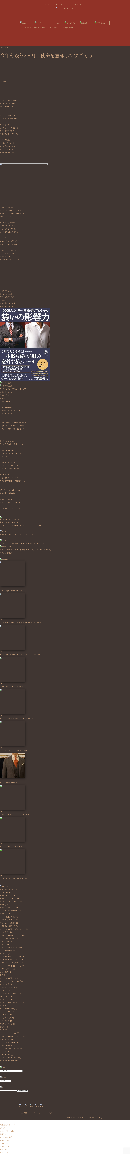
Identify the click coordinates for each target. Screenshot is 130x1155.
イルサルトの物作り (7, 999)
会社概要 (24, 1113)
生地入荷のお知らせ (7, 926)
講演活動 (3, 1134)
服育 (1, 975)
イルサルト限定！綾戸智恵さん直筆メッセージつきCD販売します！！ (24, 544)
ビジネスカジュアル (7, 1039)
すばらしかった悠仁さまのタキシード (13, 686)
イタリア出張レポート (7, 920)
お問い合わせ (4, 1152)
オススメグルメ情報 (7, 969)
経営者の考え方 (5, 895)
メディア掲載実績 (6, 984)
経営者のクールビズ (7, 990)
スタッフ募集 (4, 1021)
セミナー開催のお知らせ (8, 938)
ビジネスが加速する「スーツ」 (10, 935)
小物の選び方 (4, 932)
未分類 (2, 904)
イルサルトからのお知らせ (9, 901)
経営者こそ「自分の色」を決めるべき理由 (14, 878)
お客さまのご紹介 (6, 1137)
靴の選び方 (4, 953)
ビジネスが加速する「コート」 (10, 960)
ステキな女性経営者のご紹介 (10, 1048)
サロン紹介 (4, 1149)
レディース (3, 1051)
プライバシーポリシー (37, 1113)
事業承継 (3, 1027)
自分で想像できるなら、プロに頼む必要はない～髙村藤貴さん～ (22, 623)
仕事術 (2, 1030)
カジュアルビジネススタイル (10, 981)
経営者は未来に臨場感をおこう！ (11, 782)
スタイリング (4, 1146)
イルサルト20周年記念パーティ (10, 1002)
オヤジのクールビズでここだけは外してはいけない (17, 814)
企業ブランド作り (6, 914)
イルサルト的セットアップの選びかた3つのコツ (16, 846)
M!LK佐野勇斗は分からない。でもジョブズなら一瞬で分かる (21, 655)
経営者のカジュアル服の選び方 (10, 963)
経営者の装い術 (5, 892)
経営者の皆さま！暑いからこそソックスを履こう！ (17, 718)
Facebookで (19, 525)
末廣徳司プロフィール (7, 1125)
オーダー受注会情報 (7, 917)
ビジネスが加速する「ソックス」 (11, 1036)
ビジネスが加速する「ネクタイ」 (11, 956)
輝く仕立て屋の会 (6, 1024)
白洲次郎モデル (5, 1054)
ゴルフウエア (4, 1015)
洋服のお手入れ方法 (7, 923)
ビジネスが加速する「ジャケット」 (12, 929)
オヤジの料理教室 (6, 1045)
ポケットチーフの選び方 (8, 1033)
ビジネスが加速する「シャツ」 (10, 978)
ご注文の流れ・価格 (7, 1131)
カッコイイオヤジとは (7, 908)
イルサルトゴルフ (6, 1012)
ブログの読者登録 (6, 553)
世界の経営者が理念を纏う (9, 1061)
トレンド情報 (4, 941)
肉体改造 (3, 944)
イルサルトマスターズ (7, 987)
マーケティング (5, 1018)
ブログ (29, 28)
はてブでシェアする (35, 525)
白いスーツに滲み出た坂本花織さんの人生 (14, 750)
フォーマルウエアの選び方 (9, 993)
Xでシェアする (5, 525)
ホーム (22, 28)
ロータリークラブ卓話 (7, 1042)
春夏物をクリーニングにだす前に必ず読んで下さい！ (18, 534)
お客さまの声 (4, 1140)
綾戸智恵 (3, 1005)
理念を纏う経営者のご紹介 (9, 911)
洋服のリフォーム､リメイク (9, 947)
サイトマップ (52, 1113)
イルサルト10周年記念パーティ (10, 966)
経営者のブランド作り (7, 898)
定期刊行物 (4, 1143)
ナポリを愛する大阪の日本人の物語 (12, 591)
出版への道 (4, 972)
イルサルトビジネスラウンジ (10, 1058)
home (2, 1122)
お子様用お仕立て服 (7, 1009)
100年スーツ (4, 996)
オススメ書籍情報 (6, 950)
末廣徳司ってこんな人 (40, 28)
